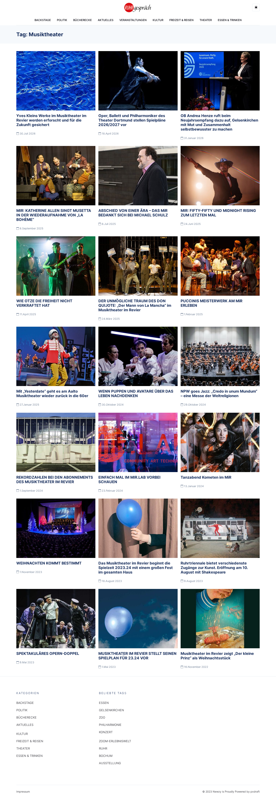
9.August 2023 (193, 581)
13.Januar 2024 (193, 486)
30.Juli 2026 (27, 133)
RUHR (103, 748)
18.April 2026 (110, 133)
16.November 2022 (195, 666)
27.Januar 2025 (29, 404)
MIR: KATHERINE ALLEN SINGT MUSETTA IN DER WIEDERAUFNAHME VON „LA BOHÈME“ (53, 215)
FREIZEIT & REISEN (181, 20)
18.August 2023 (111, 581)
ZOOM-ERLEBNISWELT (115, 741)
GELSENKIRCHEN (111, 710)
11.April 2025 (27, 314)
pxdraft (255, 791)
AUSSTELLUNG (110, 763)
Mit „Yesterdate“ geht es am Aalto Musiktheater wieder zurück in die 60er (52, 393)
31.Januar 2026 (193, 138)
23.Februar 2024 (112, 490)
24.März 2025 (110, 318)
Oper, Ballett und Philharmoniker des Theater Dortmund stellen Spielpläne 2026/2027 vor (132, 120)
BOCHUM (105, 756)
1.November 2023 (30, 572)
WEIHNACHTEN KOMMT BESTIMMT (48, 563)
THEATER (206, 20)
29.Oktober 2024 (194, 404)
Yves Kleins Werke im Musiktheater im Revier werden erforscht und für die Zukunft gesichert (51, 120)
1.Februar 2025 (193, 314)
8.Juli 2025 (108, 223)
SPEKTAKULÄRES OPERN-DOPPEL (47, 653)
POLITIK (62, 20)
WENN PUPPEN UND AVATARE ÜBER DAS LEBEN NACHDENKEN (135, 393)
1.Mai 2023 (108, 666)
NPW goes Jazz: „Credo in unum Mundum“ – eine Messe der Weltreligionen (219, 393)
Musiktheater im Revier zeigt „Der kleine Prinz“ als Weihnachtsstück (217, 655)
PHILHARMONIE (110, 725)
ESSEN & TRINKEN (230, 20)
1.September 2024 (31, 490)
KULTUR (158, 20)
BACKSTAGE (43, 20)
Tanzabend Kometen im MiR (206, 477)
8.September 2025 (31, 228)
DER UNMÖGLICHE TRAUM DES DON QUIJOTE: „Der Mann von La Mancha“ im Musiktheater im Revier (134, 305)
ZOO (102, 717)
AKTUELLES (105, 20)
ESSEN (104, 703)
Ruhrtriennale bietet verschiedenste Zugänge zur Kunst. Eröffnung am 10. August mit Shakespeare (214, 567)
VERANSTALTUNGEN (133, 20)
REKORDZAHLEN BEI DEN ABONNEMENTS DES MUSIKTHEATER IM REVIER (54, 479)
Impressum (23, 791)
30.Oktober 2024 (112, 404)
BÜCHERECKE (82, 20)
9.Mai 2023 (26, 662)
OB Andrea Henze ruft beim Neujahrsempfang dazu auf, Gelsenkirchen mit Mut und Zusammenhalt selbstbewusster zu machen (219, 122)
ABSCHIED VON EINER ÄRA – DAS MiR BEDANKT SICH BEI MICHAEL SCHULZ (133, 212)
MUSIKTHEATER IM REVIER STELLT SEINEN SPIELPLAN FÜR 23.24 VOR (137, 655)
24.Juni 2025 (192, 223)
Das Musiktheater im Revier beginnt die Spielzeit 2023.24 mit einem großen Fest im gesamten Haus (135, 567)
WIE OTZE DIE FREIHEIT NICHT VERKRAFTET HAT (44, 303)
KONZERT (106, 732)
